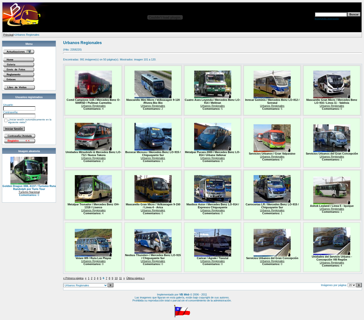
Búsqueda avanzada (327, 18)
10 (116, 278)
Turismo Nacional (29, 191)
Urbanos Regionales (93, 105)
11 (120, 278)
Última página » (135, 278)
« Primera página (73, 278)
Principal (8, 34)
